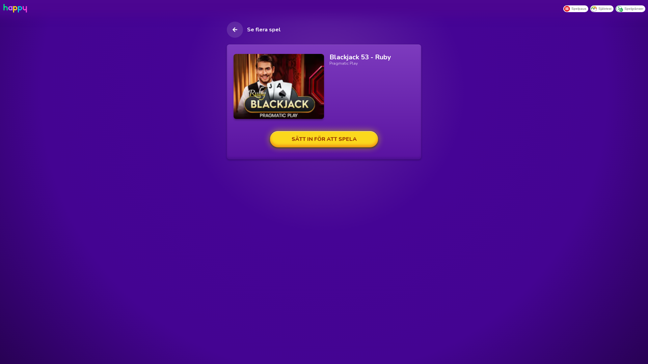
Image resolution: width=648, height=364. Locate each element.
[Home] (14, 8)
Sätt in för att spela (324, 139)
